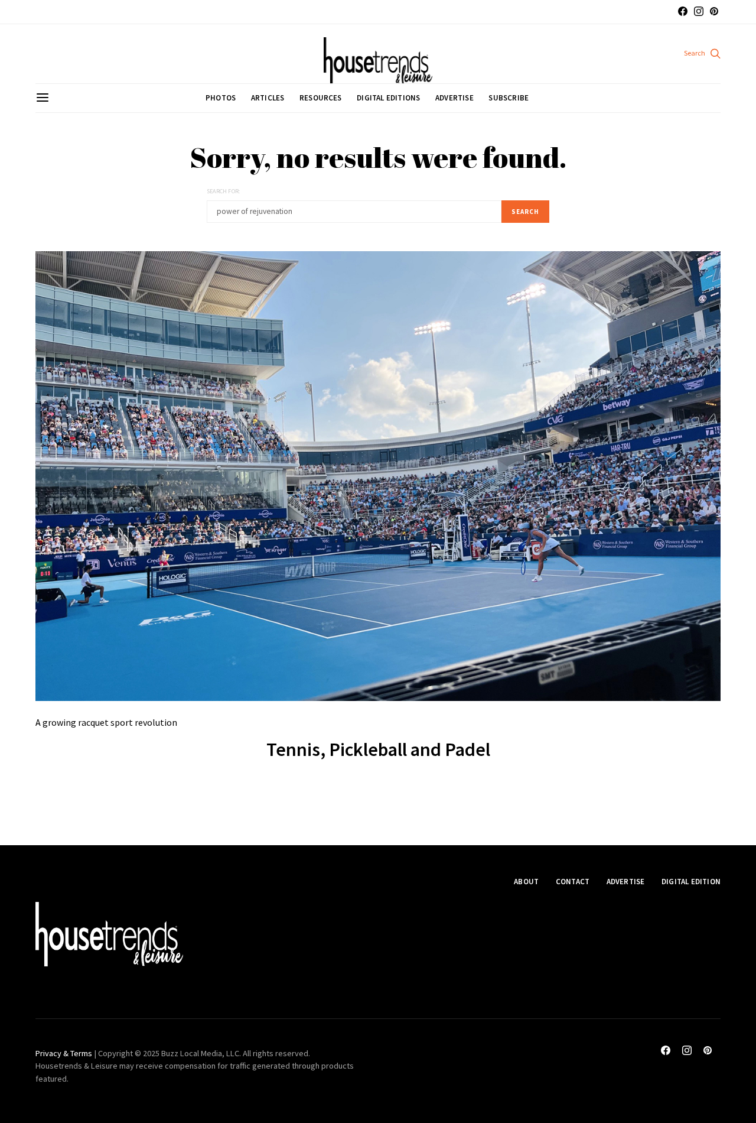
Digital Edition (691, 882)
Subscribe (508, 98)
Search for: (223, 191)
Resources (320, 98)
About (526, 882)
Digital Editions (388, 98)
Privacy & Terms (63, 1053)
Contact (572, 882)
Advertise (454, 98)
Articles (268, 98)
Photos (221, 98)
